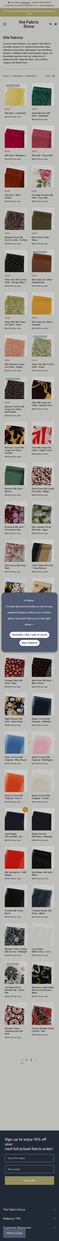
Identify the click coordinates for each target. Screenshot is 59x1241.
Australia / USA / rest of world (29, 635)
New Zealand (29, 643)
